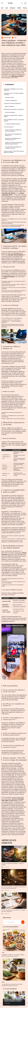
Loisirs (3, 952)
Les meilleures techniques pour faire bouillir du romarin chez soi (12, 984)
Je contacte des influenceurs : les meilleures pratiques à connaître (12, 1000)
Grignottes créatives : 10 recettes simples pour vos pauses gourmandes (13, 955)
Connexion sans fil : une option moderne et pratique (13, 93)
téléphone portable (17, 76)
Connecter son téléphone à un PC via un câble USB (13, 89)
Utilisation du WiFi (9, 97)
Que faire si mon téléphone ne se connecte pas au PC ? (13, 139)
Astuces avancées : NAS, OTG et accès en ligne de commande (14, 151)
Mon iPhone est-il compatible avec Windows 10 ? (13, 134)
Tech (15, 37)
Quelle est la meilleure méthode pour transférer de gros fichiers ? (14, 143)
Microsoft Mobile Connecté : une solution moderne (14, 120)
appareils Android (9, 277)
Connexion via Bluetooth (11, 100)
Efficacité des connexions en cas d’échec (14, 109)
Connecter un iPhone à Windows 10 (12, 103)
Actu (2, 867)
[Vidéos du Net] (10, 3)
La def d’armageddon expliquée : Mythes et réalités (12, 864)
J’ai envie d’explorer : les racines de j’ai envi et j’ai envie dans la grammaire (13, 887)
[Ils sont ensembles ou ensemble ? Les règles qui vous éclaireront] (14, 900)
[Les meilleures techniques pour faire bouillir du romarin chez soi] (14, 970)
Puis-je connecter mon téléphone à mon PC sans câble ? (13, 130)
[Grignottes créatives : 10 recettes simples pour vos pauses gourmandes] (14, 940)
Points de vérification (10, 112)
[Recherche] (22, 3)
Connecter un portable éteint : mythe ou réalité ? (13, 116)
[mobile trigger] (2, 3)
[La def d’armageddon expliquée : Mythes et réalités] (14, 854)
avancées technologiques (15, 255)
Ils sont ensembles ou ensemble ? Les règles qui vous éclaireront (13, 910)
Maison (3, 982)
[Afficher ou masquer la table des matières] (19, 84)
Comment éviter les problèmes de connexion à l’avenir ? (13, 147)
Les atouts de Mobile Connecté (12, 124)
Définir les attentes (9, 106)
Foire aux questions (8, 127)
